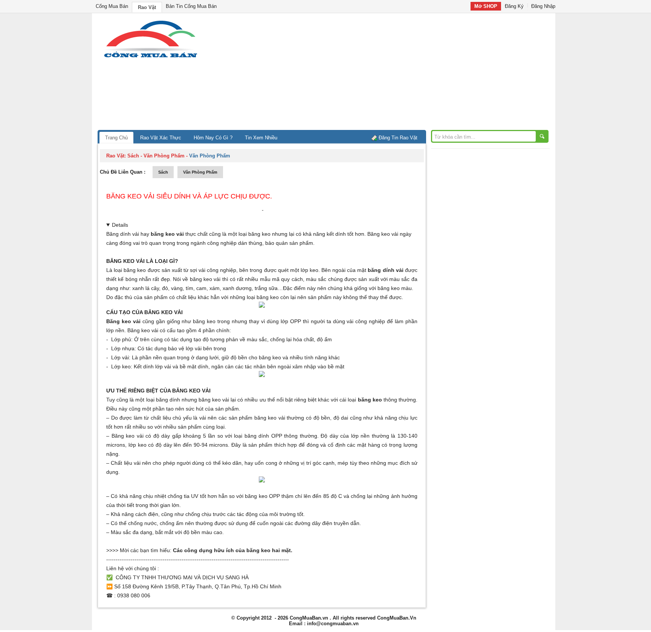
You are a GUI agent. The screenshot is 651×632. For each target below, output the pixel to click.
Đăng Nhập (543, 6)
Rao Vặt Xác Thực (160, 137)
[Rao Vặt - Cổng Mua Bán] (150, 57)
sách (163, 172)
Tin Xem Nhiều (261, 137)
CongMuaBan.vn (309, 618)
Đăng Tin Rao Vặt (398, 137)
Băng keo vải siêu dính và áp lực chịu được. (189, 196)
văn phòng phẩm (200, 172)
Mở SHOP (485, 6)
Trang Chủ (116, 137)
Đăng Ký (514, 6)
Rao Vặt (147, 7)
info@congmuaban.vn (333, 623)
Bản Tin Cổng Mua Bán (191, 6)
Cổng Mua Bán (112, 6)
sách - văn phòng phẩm (156, 156)
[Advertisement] (389, 73)
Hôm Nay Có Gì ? (213, 137)
